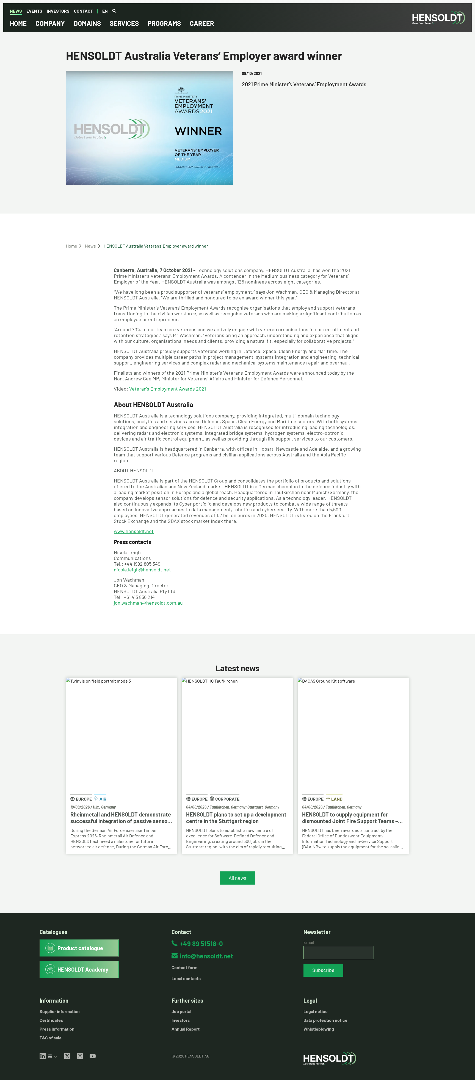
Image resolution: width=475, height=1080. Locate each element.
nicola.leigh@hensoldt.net (142, 569)
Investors (58, 10)
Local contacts (186, 978)
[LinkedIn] (43, 1056)
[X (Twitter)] (67, 1056)
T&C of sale (51, 1037)
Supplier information (60, 1011)
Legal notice (315, 1011)
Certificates (51, 1020)
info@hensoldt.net (206, 956)
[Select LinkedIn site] (53, 1056)
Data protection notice (325, 1020)
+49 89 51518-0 (201, 943)
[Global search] (114, 11)
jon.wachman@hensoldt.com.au (148, 603)
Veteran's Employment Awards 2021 (167, 389)
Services (124, 23)
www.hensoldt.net (134, 531)
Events (34, 10)
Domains (87, 23)
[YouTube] (93, 1056)
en (105, 10)
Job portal (181, 1011)
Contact (83, 10)
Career (202, 23)
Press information (57, 1028)
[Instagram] (80, 1056)
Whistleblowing (318, 1028)
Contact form (184, 967)
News (16, 10)
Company (50, 23)
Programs (164, 23)
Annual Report (186, 1028)
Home (18, 23)
